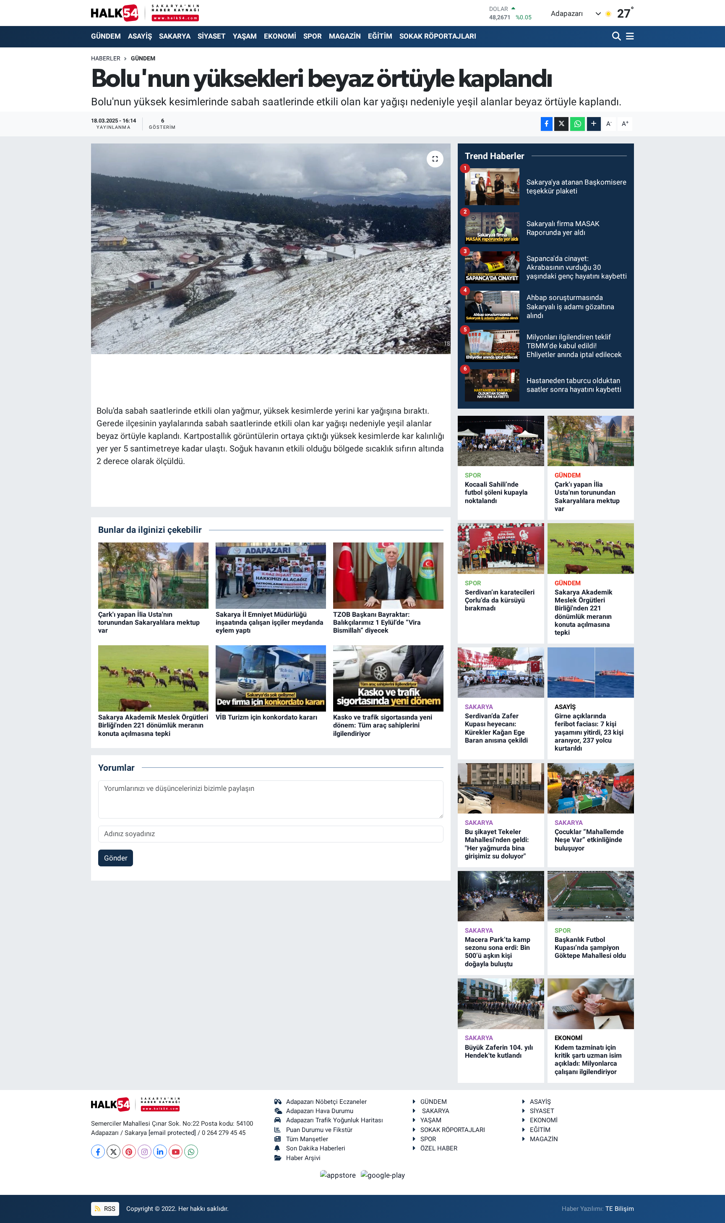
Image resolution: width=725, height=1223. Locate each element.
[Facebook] (98, 1151)
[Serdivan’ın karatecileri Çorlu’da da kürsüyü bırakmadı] (501, 548)
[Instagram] (144, 1151)
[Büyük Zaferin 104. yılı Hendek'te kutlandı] (501, 1003)
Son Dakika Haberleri (315, 1148)
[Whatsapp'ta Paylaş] (577, 124)
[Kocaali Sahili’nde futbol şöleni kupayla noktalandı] (501, 441)
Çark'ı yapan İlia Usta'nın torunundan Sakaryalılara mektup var (149, 622)
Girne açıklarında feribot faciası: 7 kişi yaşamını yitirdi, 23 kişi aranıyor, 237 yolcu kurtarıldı (589, 732)
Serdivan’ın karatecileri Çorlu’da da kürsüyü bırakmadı (500, 600)
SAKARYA (174, 36)
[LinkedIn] (160, 1151)
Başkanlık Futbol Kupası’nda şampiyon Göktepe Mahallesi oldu (590, 948)
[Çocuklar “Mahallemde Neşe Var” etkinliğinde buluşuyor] (591, 788)
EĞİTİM (380, 36)
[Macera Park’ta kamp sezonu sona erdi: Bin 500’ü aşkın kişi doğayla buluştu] (501, 896)
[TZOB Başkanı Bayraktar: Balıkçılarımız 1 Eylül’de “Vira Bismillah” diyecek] (388, 575)
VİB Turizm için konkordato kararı (266, 717)
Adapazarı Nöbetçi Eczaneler (326, 1102)
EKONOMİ (280, 36)
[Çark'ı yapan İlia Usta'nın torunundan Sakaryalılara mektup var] (153, 575)
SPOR (312, 36)
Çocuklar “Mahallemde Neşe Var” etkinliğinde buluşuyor (589, 840)
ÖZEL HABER (438, 1148)
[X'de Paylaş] (561, 124)
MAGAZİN (345, 36)
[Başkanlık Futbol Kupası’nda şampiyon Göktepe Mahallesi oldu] (591, 896)
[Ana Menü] (628, 37)
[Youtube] (176, 1151)
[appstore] (339, 1175)
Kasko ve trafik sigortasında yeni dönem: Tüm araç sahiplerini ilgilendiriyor (382, 725)
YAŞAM (245, 36)
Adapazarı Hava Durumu (319, 1111)
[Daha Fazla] (594, 124)
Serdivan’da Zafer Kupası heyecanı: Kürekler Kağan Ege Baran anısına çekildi (496, 728)
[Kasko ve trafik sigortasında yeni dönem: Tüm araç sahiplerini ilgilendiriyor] (388, 677)
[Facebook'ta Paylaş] (547, 124)
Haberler (105, 58)
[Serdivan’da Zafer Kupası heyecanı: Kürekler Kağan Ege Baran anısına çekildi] (501, 672)
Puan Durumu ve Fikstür (319, 1130)
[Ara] (617, 37)
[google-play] (383, 1175)
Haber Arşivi (303, 1158)
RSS (108, 1209)
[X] (113, 1151)
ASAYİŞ (140, 36)
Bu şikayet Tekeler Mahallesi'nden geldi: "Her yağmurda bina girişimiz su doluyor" (497, 844)
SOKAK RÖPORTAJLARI (437, 36)
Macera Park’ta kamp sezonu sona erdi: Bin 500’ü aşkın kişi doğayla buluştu (497, 952)
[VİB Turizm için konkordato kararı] (271, 677)
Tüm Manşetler (307, 1139)
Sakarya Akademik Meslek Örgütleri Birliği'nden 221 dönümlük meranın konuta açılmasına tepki (153, 725)
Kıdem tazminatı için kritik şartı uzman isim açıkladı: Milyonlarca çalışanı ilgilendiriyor (588, 1059)
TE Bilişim (619, 1209)
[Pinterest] (129, 1151)
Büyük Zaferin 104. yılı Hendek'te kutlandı (499, 1051)
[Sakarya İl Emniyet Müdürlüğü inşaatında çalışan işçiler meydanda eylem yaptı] (271, 575)
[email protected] (172, 1133)
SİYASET (212, 36)
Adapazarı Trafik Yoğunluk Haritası (334, 1120)
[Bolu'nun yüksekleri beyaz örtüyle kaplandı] (271, 248)
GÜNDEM (106, 36)
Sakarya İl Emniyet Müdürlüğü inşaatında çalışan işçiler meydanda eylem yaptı (269, 622)
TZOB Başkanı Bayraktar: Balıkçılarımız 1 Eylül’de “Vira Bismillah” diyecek (377, 622)
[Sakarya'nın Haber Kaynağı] (145, 13)
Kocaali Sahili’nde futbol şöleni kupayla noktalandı (496, 492)
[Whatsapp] (191, 1151)
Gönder (116, 858)
